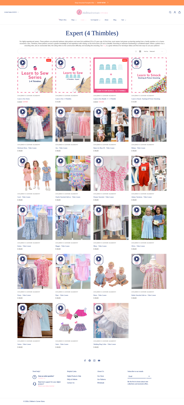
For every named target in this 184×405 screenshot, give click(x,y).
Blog (114, 20)
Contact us (41, 378)
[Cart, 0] (179, 12)
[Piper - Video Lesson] (73, 271)
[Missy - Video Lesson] (111, 222)
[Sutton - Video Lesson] (34, 320)
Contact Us (70, 383)
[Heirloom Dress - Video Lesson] (34, 124)
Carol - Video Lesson (23, 197)
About (106, 20)
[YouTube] (99, 360)
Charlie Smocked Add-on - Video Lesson (67, 197)
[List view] (136, 51)
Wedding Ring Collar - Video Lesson (104, 344)
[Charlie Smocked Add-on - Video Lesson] (73, 173)
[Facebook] (85, 360)
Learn (82, 20)
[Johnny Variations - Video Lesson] (149, 173)
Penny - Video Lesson (24, 295)
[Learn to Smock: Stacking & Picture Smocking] (149, 75)
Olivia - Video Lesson (138, 246)
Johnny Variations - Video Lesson (142, 197)
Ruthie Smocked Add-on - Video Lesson (144, 295)
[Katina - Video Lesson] (34, 222)
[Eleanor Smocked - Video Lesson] (111, 173)
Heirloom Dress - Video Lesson (26, 148)
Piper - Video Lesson (61, 295)
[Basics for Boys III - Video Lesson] (111, 124)
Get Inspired (94, 20)
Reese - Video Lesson (99, 295)
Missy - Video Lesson (99, 246)
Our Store (100, 376)
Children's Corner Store (37, 401)
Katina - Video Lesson (24, 246)
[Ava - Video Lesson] (73, 124)
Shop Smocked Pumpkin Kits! (84, 3)
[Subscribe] (148, 376)
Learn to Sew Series (23, 99)
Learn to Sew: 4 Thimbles (63, 99)
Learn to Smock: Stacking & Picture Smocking (146, 99)
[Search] (170, 12)
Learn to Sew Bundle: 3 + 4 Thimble (104, 99)
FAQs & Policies (72, 379)
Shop (72, 20)
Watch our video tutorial (46, 386)
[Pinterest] (89, 360)
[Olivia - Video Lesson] (149, 222)
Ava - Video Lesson (61, 148)
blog (104, 45)
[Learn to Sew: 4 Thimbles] (73, 75)
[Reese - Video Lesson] (111, 271)
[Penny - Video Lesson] (34, 271)
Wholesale (100, 383)
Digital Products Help (74, 376)
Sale (122, 20)
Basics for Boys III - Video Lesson (103, 148)
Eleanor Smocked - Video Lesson (103, 197)
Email (130, 376)
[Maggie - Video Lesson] (73, 222)
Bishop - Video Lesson (138, 148)
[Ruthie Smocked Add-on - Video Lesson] (149, 271)
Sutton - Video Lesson (24, 344)
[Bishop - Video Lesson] (149, 124)
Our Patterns (101, 379)
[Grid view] (140, 51)
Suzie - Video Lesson (61, 344)
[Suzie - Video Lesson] (73, 320)
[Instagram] (94, 360)
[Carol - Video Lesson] (34, 173)
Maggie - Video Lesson (62, 246)
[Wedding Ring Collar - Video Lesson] (111, 320)
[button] (47, 371)
